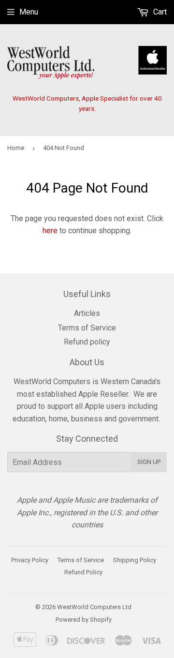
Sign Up (148, 461)
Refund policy (87, 341)
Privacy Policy (29, 560)
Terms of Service (87, 327)
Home (15, 147)
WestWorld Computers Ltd (94, 607)
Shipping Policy (134, 560)
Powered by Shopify (84, 619)
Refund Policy (83, 572)
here (50, 230)
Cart (159, 11)
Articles (87, 313)
